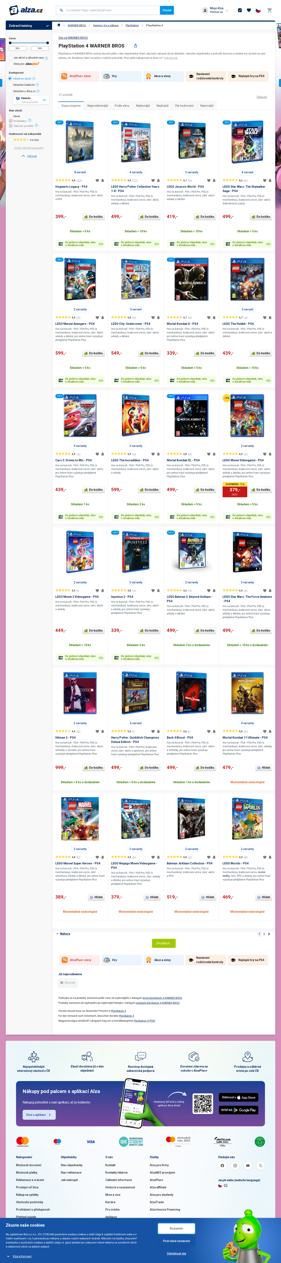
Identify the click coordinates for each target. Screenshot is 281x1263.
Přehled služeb (26, 1217)
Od (10, 43)
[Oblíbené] (248, 10)
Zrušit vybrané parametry (29, 147)
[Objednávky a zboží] (239, 10)
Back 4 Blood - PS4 (180, 737)
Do (47, 43)
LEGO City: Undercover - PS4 (130, 323)
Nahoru (65, 933)
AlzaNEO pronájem (162, 1172)
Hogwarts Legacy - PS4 (71, 186)
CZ (226, 1185)
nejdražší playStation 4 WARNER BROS (157, 1003)
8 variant (80, 172)
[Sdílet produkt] (135, 45)
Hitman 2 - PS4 (65, 737)
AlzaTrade (157, 1202)
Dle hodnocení (184, 105)
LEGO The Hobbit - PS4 (238, 323)
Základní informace (118, 1180)
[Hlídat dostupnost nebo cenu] (103, 180)
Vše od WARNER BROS (73, 37)
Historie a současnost (120, 1187)
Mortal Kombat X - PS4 (182, 323)
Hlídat (266, 767)
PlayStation (132, 25)
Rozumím (176, 1228)
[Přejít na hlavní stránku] (26, 10)
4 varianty (135, 172)
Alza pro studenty (161, 1194)
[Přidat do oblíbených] (97, 180)
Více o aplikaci (36, 1114)
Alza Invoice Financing (165, 1209)
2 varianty (80, 309)
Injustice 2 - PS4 (122, 596)
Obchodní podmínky (29, 1202)
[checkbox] (29, 58)
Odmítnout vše (176, 1253)
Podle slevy (122, 105)
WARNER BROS (77, 25)
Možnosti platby (26, 1172)
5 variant (136, 309)
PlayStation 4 (154, 25)
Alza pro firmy (159, 1165)
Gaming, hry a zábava (105, 25)
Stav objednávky (71, 1165)
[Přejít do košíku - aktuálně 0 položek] (269, 10)
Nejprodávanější (97, 105)
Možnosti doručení (28, 1165)
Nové (17, 116)
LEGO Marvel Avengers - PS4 (74, 323)
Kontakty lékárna (116, 1172)
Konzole (69, 982)
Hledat (167, 10)
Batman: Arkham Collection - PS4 (189, 863)
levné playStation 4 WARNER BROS (162, 998)
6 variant (247, 172)
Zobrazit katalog (20, 25)
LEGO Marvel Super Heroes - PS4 (77, 863)
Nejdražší (162, 105)
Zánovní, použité (23, 126)
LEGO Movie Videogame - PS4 (243, 460)
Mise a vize (112, 1194)
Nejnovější (206, 105)
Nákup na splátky (27, 1194)
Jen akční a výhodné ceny (29, 57)
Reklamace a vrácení (30, 1180)
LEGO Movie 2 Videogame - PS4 (77, 596)
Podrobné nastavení (176, 1241)
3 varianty (191, 172)
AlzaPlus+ (156, 1180)
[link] (29, 156)
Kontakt (110, 1165)
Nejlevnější (143, 105)
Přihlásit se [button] (216, 12)
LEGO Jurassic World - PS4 (185, 186)
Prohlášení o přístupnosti (33, 1209)
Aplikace (111, 1217)
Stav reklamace (71, 1172)
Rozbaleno (20, 121)
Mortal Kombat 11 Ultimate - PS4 (245, 737)
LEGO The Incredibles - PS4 (130, 460)
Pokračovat (171, 57)
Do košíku (96, 216)
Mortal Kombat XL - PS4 (183, 460)
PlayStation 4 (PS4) (144, 1020)
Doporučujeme (71, 105)
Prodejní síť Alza (27, 1187)
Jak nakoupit (69, 1180)
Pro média (112, 1209)
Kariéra (110, 1202)
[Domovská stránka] (58, 25)
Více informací (22, 1256)
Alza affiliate (158, 1187)
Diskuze (262, 97)
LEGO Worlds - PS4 (235, 863)
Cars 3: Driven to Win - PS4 (73, 460)
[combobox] (108, 10)
